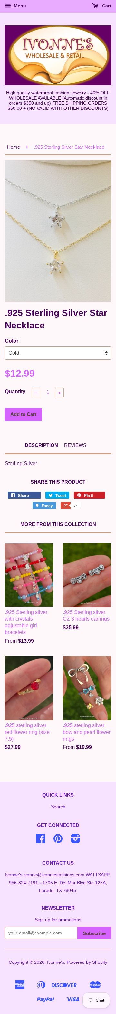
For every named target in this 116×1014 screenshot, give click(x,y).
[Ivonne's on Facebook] (40, 841)
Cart (106, 5)
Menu (19, 5)
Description (41, 445)
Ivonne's (55, 962)
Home (13, 147)
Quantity (15, 391)
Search (58, 806)
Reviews (75, 445)
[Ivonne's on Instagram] (76, 841)
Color (11, 341)
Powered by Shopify (87, 962)
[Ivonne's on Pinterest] (58, 841)
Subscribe (94, 933)
